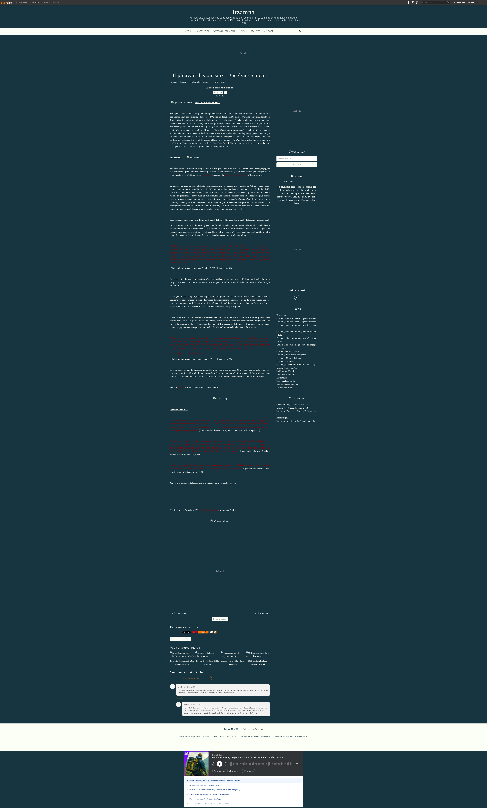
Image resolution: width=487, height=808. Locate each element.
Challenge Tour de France (288, 368)
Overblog (258, 729)
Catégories (203, 31)
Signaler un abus (224, 736)
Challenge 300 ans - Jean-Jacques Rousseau (296, 318)
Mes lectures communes (287, 384)
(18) (292, 408)
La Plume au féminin (285, 371)
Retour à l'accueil (220, 619)
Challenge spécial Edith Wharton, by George (296, 364)
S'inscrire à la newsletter (180, 639)
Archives (255, 31)
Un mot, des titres (284, 387)
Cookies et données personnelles (283, 736)
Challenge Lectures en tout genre (291, 354)
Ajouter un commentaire (191, 678)
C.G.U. (234, 736)
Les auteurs (281, 378)
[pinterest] (417, 2)
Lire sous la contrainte (286, 381)
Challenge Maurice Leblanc (288, 358)
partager (235, 771)
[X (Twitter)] (412, 2)
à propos (250, 771)
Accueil (189, 31)
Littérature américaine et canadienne (220, 88)
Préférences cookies (301, 736)
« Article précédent (178, 613)
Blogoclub (281, 315)
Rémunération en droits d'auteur (249, 736)
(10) (295, 421)
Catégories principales (224, 31)
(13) (282, 418)
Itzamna (243, 12)
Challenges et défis (285, 361)
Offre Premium (265, 736)
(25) (292, 404)
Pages (244, 31)
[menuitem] (189, 31)
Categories (183, 82)
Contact (268, 31)
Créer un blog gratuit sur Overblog (189, 736)
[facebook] (408, 2)
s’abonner (221, 771)
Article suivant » (262, 613)
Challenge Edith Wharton (287, 351)
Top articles (206, 736)
